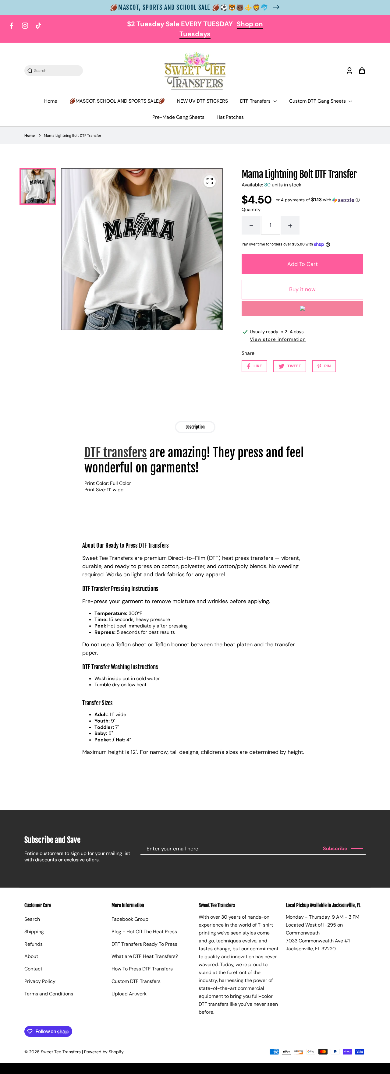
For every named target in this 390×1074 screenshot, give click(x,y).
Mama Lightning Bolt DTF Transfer (72, 135)
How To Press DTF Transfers (142, 969)
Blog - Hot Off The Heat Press (144, 931)
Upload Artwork (129, 994)
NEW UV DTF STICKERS (202, 101)
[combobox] (57, 71)
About (31, 956)
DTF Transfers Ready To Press (144, 944)
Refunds (33, 944)
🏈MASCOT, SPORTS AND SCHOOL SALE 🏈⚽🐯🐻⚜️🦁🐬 (189, 7)
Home (50, 101)
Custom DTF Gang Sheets (318, 101)
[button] (318, 200)
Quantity (251, 210)
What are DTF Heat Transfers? (145, 956)
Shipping (34, 931)
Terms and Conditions (48, 994)
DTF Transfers (256, 101)
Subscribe (335, 848)
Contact (33, 969)
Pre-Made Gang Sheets (178, 117)
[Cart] (362, 71)
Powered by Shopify (104, 1052)
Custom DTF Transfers (136, 981)
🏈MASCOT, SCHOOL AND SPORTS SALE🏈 (117, 101)
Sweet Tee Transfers (61, 1052)
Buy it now (302, 289)
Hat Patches (230, 117)
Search (32, 919)
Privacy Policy (39, 981)
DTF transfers (115, 452)
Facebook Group (130, 919)
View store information (278, 339)
